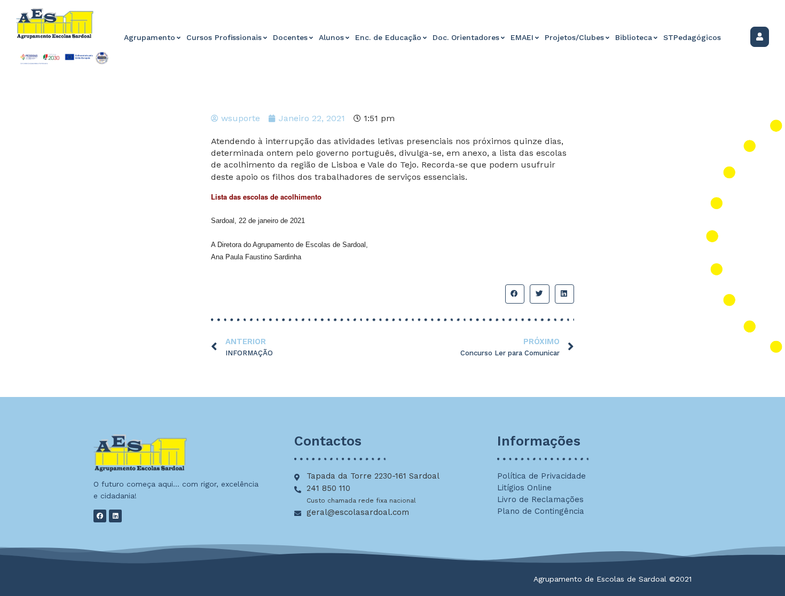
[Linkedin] (115, 516)
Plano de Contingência (540, 511)
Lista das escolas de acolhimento (266, 197)
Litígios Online (524, 487)
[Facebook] (99, 516)
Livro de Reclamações (540, 499)
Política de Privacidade (541, 476)
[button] (514, 294)
